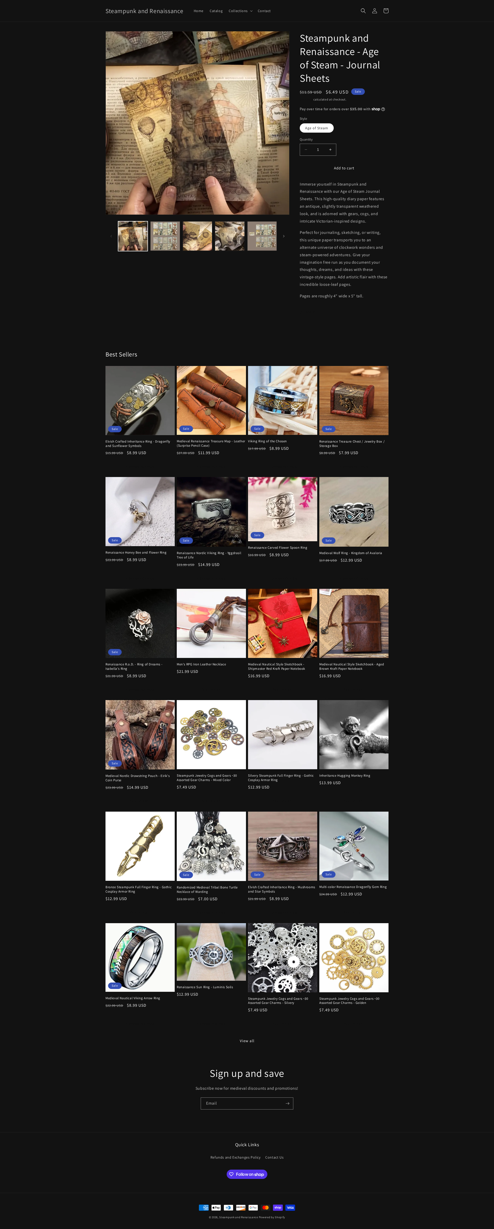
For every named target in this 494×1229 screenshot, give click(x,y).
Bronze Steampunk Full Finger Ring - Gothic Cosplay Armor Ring (138, 889)
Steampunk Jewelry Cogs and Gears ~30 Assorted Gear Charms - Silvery (278, 1001)
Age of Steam (316, 128)
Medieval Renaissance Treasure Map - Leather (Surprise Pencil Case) (211, 443)
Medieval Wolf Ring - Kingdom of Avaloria (350, 553)
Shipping (306, 99)
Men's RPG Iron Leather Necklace (201, 664)
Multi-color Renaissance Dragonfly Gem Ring (353, 887)
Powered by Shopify (272, 1217)
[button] (240, 10)
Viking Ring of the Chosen (267, 441)
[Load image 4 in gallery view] (229, 236)
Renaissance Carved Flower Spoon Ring (277, 548)
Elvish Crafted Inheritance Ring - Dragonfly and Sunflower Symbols (137, 443)
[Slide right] (283, 236)
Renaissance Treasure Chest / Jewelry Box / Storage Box (352, 443)
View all (247, 1040)
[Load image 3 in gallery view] (197, 236)
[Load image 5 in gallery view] (262, 236)
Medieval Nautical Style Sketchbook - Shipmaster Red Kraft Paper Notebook (276, 666)
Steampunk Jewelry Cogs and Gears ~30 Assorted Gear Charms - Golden (349, 1001)
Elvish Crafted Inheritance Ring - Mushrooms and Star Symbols (281, 889)
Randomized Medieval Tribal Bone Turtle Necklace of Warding (207, 889)
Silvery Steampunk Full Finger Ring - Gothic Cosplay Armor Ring (281, 778)
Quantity (306, 139)
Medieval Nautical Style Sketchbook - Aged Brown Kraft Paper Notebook (351, 666)
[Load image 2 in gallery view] (165, 236)
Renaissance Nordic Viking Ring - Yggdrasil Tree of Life (209, 555)
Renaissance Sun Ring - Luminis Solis (205, 987)
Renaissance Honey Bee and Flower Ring (135, 553)
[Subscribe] (287, 1103)
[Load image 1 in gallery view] (133, 236)
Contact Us (274, 1157)
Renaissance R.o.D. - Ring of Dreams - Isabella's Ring (133, 666)
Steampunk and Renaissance (238, 1217)
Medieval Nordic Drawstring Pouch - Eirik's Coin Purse (137, 778)
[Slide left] (111, 236)
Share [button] (310, 311)
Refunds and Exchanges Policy (235, 1157)
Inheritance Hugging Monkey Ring (344, 776)
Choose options (140, 466)
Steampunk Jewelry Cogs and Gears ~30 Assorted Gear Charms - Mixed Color (207, 778)
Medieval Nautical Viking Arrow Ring (132, 998)
